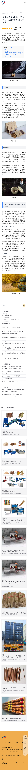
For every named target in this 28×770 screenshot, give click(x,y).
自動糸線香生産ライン (8, 323)
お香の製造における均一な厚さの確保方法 (13, 343)
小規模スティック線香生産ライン (11, 319)
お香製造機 (5, 313)
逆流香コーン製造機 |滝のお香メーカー (12, 382)
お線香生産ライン (6, 317)
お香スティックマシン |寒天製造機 (11, 327)
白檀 (7, 97)
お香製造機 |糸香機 (7, 315)
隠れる (12, 47)
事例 (3, 345)
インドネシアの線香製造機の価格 (11, 359)
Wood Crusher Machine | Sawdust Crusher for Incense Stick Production (12, 367)
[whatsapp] (2, 759)
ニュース (4, 330)
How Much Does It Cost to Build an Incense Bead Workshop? (12, 395)
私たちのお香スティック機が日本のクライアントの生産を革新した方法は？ (13, 348)
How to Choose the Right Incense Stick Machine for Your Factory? (13, 332)
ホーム (3, 12)
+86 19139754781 (9, 747)
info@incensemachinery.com (17, 750)
